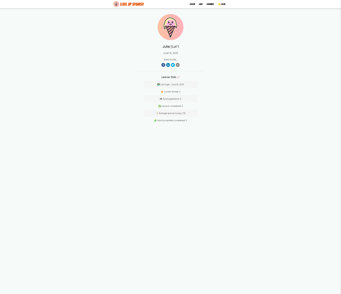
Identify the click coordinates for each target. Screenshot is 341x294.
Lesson (192, 4)
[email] (178, 65)
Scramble (210, 4)
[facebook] (163, 65)
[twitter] (173, 65)
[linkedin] (168, 65)
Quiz (200, 4)
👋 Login (221, 4)
